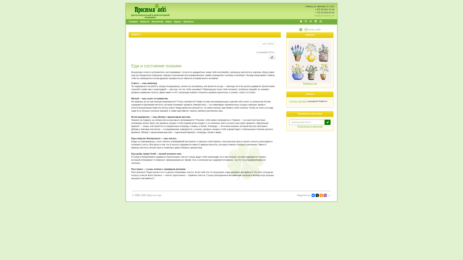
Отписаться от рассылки (310, 126)
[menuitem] (133, 22)
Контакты (189, 21)
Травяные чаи (310, 83)
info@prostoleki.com (324, 15)
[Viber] (325, 195)
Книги (169, 21)
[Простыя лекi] (150, 8)
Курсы (177, 21)
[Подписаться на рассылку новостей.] (327, 122)
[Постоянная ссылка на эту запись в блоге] (272, 57)
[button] (300, 30)
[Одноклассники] (321, 195)
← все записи (267, 43)
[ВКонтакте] (313, 195)
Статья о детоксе (298, 101)
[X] (317, 195)
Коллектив (157, 21)
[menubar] (161, 22)
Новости (144, 21)
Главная (133, 21)
